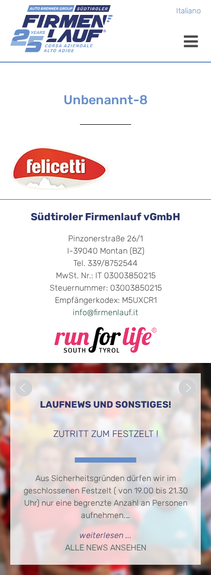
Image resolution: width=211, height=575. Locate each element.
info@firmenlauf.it (105, 313)
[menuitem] (188, 12)
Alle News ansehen (105, 548)
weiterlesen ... (105, 536)
